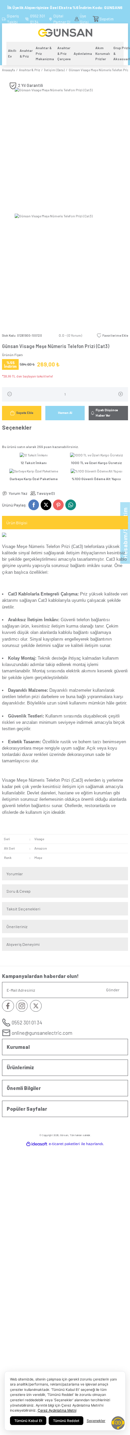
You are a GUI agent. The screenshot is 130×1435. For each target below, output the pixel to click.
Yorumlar (14, 873)
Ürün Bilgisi (16, 522)
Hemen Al (65, 413)
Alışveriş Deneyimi (23, 944)
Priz (84, 593)
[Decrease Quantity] (9, 394)
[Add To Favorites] (112, 335)
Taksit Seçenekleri (23, 908)
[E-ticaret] (64, 1143)
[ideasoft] (36, 1143)
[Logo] (65, 32)
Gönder (113, 989)
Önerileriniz (16, 926)
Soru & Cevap (18, 891)
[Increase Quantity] (120, 394)
